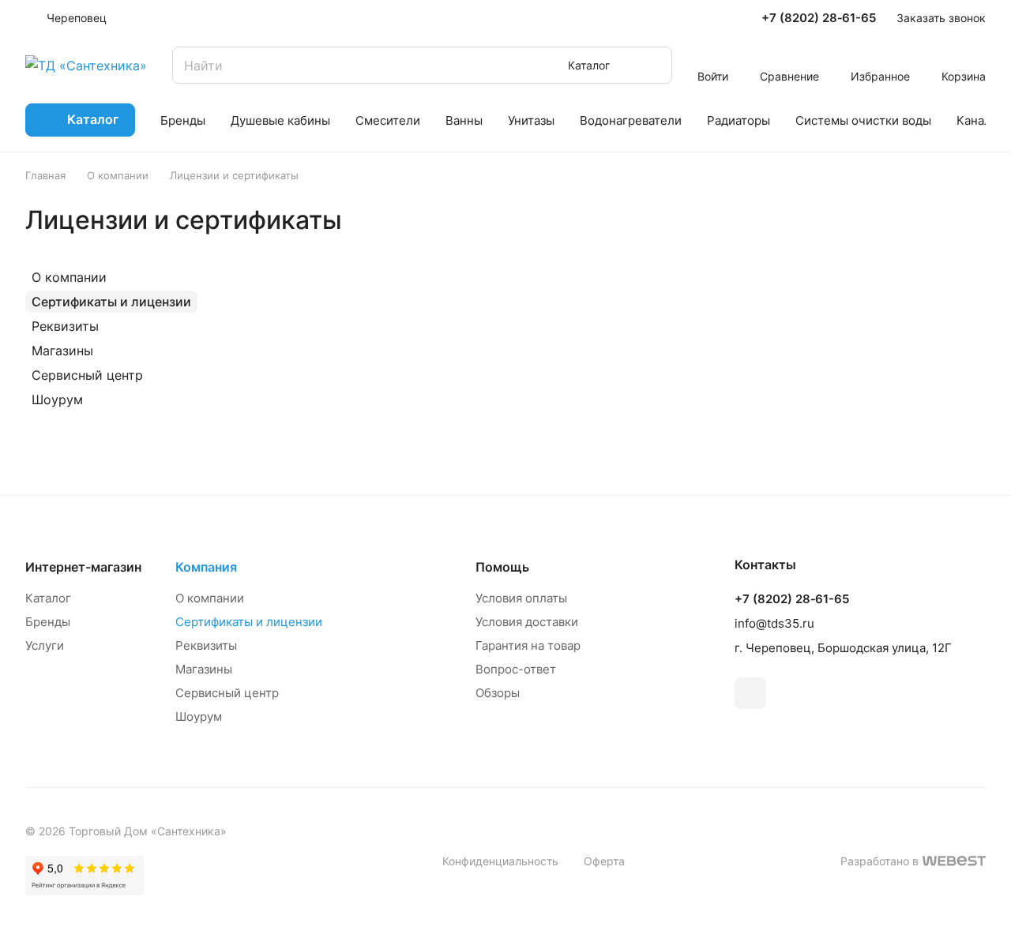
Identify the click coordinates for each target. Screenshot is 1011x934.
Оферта (604, 861)
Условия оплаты (521, 598)
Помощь (502, 567)
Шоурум (57, 399)
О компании (69, 277)
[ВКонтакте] (750, 693)
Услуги (44, 645)
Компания (206, 567)
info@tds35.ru (774, 623)
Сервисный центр (87, 375)
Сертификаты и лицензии (111, 301)
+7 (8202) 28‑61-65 (818, 18)
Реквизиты (65, 326)
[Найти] (652, 65)
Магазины (62, 350)
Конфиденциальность (500, 861)
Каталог (48, 598)
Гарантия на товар (528, 645)
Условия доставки (526, 621)
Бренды (47, 621)
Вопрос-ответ (515, 669)
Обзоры (497, 692)
